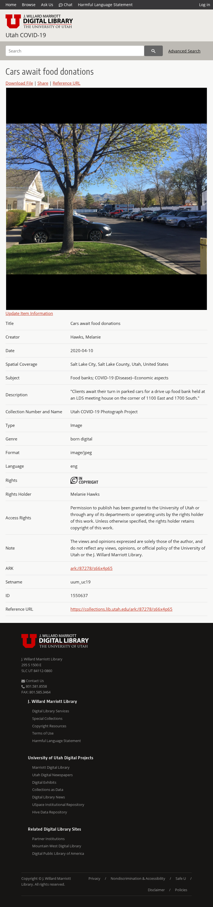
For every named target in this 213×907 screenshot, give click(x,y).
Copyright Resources (49, 725)
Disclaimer (156, 889)
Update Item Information (29, 313)
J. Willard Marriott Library (41, 659)
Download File (19, 83)
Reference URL (66, 83)
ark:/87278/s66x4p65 (91, 568)
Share (42, 83)
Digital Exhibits (44, 782)
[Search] (153, 51)
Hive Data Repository (49, 812)
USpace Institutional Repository (58, 804)
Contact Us (34, 680)
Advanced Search (184, 51)
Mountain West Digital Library (56, 845)
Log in (204, 4)
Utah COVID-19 (26, 35)
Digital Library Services (50, 710)
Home (11, 4)
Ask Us (47, 4)
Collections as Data (47, 789)
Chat (67, 4)
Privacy (94, 878)
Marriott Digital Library (51, 767)
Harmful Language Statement (105, 4)
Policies (181, 889)
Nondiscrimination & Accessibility (138, 878)
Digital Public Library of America (58, 853)
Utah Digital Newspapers (52, 774)
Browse (29, 4)
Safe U (181, 878)
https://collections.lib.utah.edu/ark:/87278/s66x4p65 (121, 609)
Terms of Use (43, 733)
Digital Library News (48, 797)
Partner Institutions (48, 838)
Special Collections (47, 718)
